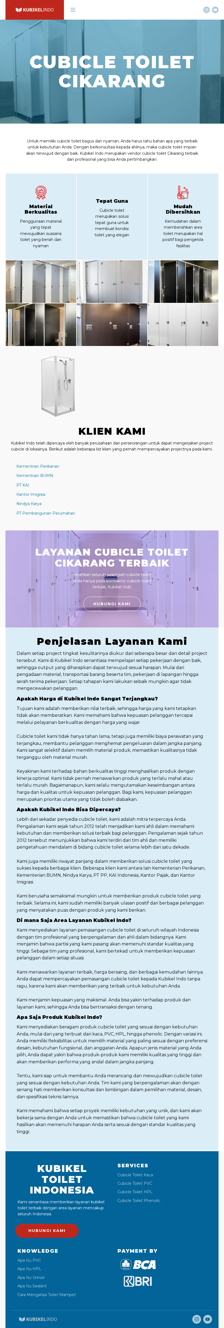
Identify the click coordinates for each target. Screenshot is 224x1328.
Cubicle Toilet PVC (134, 1183)
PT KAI (22, 485)
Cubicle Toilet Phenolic (138, 1201)
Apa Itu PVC (29, 1260)
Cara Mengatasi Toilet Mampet (46, 1295)
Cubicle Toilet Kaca (135, 1175)
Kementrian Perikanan (37, 466)
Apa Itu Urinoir (31, 1278)
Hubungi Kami (112, 603)
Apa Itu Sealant (32, 1286)
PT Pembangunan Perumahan (45, 513)
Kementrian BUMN (34, 475)
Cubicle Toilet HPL (134, 1192)
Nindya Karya (29, 503)
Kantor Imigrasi (30, 494)
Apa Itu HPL (29, 1269)
